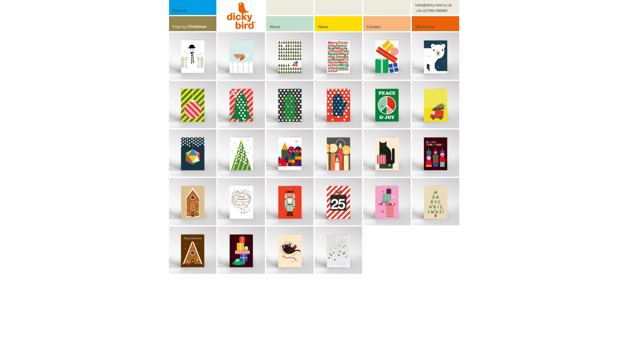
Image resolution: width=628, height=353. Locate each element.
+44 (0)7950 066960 (431, 10)
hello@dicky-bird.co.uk (433, 4)
